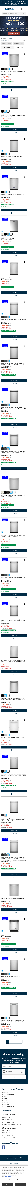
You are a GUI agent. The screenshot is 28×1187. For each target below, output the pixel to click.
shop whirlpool (14, 33)
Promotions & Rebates (8, 1094)
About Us (4, 1100)
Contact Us (5, 1102)
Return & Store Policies (8, 1106)
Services (4, 1096)
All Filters (8, 47)
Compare (15, 90)
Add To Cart (14, 87)
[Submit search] (24, 13)
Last (20, 1041)
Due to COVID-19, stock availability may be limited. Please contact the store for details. (14, 3)
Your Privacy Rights (14, 1179)
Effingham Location (9, 1128)
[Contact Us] (21, 9)
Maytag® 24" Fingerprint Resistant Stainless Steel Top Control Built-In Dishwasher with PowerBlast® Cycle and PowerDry (13, 700)
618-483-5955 (10, 1122)
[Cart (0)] (25, 9)
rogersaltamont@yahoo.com (13, 1124)
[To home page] (9, 8)
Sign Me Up (14, 1077)
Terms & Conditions (14, 1163)
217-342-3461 (10, 1136)
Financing (4, 1098)
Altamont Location (8, 1114)
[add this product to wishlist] (25, 54)
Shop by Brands (6, 1104)
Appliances (10, 38)
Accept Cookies (20, 1184)
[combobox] (20, 47)
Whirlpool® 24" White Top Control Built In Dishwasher (12, 737)
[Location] (17, 9)
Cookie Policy (8, 1176)
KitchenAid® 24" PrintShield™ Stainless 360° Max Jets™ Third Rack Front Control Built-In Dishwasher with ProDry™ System (13, 978)
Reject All (7, 1184)
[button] (2, 9)
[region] (14, 1176)
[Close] (26, 1167)
